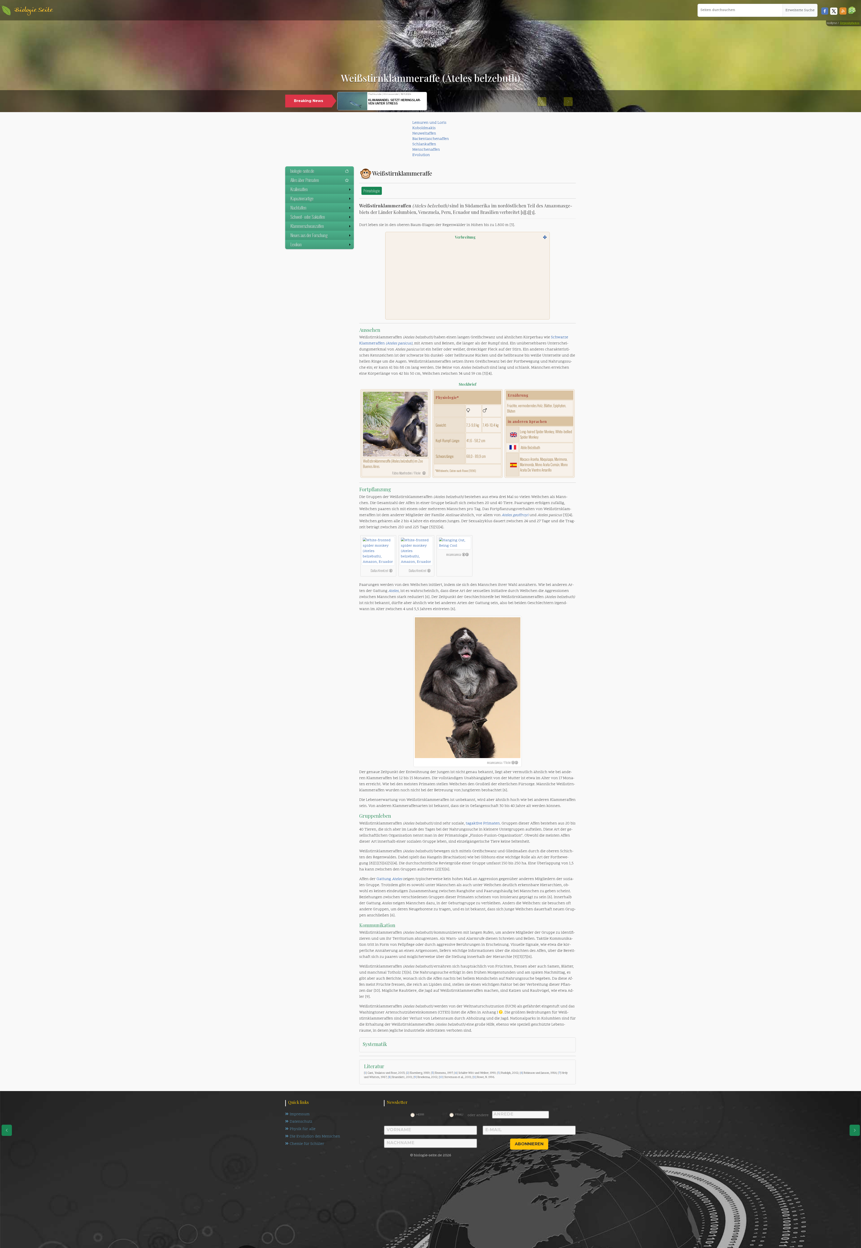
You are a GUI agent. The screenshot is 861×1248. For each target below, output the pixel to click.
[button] (852, 10)
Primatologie (371, 191)
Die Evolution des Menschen (315, 1136)
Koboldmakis (424, 128)
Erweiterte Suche (800, 10)
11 (474, 1077)
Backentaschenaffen (430, 139)
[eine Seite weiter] (855, 1130)
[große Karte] (545, 237)
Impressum (300, 1114)
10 (441, 1077)
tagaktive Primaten (483, 823)
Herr (420, 1114)
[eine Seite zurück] (7, 1130)
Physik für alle (302, 1129)
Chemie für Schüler (307, 1144)
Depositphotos (849, 23)
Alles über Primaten (304, 180)
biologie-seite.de (302, 170)
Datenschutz (301, 1121)
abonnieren (529, 1143)
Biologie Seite (33, 10)
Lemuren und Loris (429, 123)
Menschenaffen (426, 149)
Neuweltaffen (424, 133)
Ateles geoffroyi (515, 515)
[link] (424, 473)
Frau (459, 1114)
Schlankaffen (424, 144)
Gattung (389, 879)
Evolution (421, 155)
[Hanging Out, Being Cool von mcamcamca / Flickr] (454, 543)
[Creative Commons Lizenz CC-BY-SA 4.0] (465, 554)
